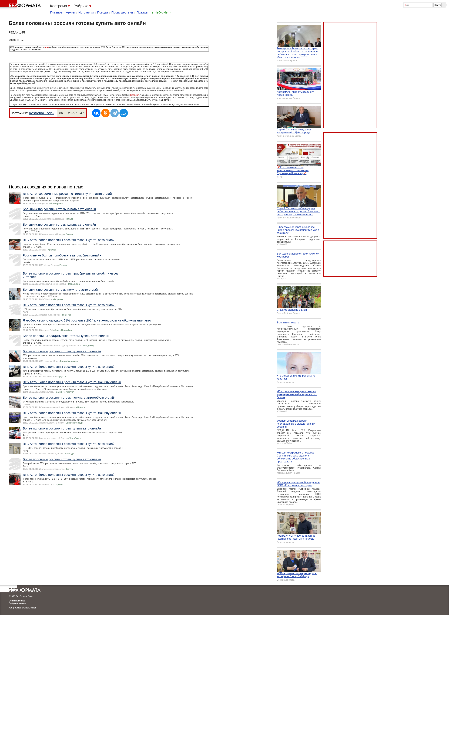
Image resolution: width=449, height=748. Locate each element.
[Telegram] (114, 113)
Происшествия (122, 12)
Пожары (142, 12)
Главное (56, 12)
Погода (102, 12)
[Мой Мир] (123, 113)
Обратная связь (17, 601)
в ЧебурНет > (162, 12)
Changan (134, 95)
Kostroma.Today (41, 113)
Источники (86, 12)
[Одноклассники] (105, 113)
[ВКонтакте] (96, 113)
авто (47, 47)
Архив (70, 12)
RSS (34, 608)
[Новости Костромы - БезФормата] (21, 4)
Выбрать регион (17, 603)
